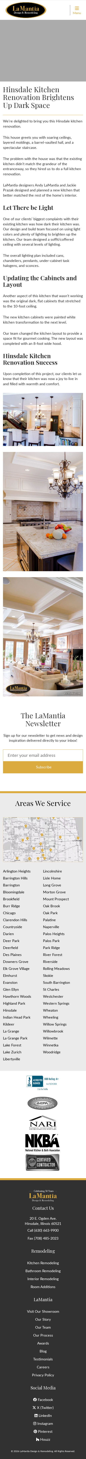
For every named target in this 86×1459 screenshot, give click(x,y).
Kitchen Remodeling (43, 1263)
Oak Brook (51, 906)
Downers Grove (15, 962)
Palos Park (51, 941)
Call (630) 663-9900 (43, 1230)
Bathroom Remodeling (43, 1271)
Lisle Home (52, 878)
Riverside (50, 962)
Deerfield (10, 948)
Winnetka (50, 1045)
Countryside (12, 927)
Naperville (51, 927)
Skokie (48, 976)
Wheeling (50, 1017)
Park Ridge (51, 948)
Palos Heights (54, 934)
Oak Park (50, 913)
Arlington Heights (17, 871)
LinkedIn (45, 1416)
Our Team (43, 1327)
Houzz (44, 1440)
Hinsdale (10, 1010)
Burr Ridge (11, 906)
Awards (43, 1343)
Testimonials (43, 1359)
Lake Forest (12, 1045)
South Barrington (56, 983)
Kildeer (8, 1024)
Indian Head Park (16, 1017)
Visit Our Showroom (43, 1312)
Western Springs (56, 1003)
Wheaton (50, 1010)
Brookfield (11, 899)
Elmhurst (10, 976)
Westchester (53, 997)
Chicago (9, 913)
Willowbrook (53, 1031)
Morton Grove (54, 892)
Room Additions (43, 1287)
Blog (43, 1351)
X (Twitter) (45, 1408)
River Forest (52, 955)
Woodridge (52, 1052)
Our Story (43, 1319)
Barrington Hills (15, 878)
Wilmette (50, 1038)
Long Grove (52, 885)
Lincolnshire (52, 871)
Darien (8, 934)
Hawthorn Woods (17, 997)
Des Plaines (12, 955)
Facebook (45, 1400)
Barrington (11, 885)
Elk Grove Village (16, 969)
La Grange (11, 1031)
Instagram (44, 1424)
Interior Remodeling (43, 1279)
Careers (43, 1367)
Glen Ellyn (11, 990)
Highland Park (14, 1003)
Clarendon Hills (15, 920)
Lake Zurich (12, 1052)
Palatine (49, 920)
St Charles (51, 990)
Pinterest (44, 1432)
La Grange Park (15, 1038)
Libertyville (11, 1059)
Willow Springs (55, 1024)
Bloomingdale (13, 892)
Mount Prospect (56, 899)
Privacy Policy (43, 1375)
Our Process (43, 1335)
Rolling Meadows (56, 969)
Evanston (10, 983)
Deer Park (11, 941)
